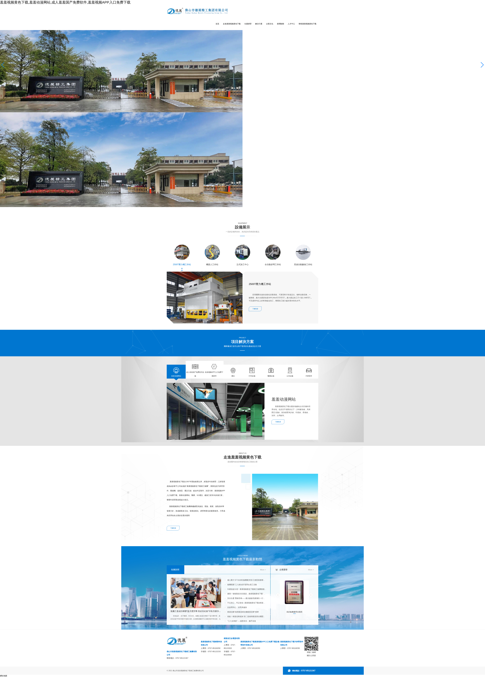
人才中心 (291, 24)
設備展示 (242, 227)
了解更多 (173, 528)
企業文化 (269, 24)
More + (263, 570)
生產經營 (247, 24)
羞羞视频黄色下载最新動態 (242, 558)
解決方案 (258, 24)
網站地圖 (3, 676)
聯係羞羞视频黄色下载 (307, 24)
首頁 (217, 24)
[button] (316, 256)
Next (311, 595)
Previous (278, 595)
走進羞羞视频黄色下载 (232, 24)
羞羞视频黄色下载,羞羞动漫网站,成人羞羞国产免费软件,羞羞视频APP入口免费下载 (65, 2)
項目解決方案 (242, 342)
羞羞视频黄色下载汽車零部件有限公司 (291, 643)
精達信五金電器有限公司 (232, 640)
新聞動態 (280, 24)
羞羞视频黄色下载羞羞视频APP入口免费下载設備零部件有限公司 (259, 643)
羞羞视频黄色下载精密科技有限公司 (211, 643)
